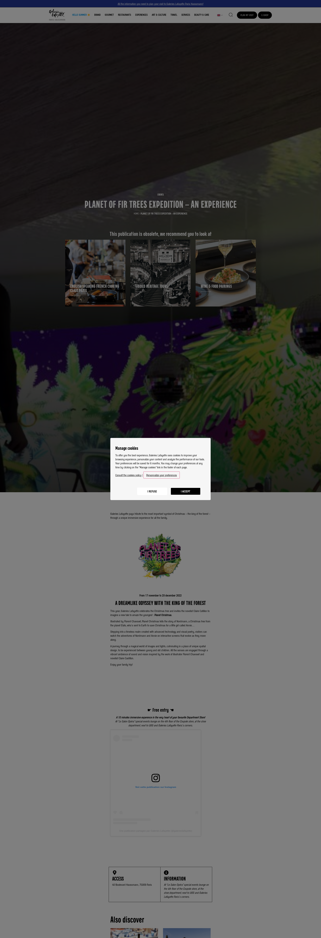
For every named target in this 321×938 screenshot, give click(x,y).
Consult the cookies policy (128, 475)
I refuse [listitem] (152, 491)
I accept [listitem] (185, 491)
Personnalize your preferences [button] (161, 475)
